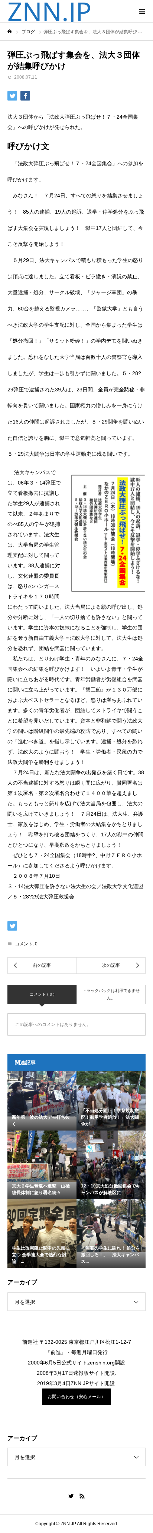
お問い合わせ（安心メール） (76, 1396)
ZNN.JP (49, 11)
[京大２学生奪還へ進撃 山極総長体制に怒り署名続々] (41, 1156)
